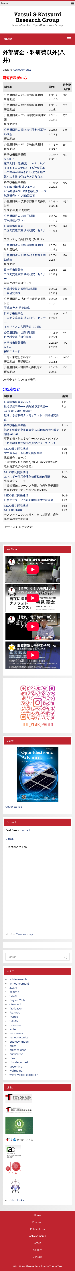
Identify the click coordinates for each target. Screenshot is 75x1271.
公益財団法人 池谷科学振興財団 (23, 245)
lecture (13, 1029)
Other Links (16, 1200)
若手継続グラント (15, 220)
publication (16, 1054)
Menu (4, 3)
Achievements (22, 69)
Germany (15, 1025)
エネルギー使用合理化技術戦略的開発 (27, 476)
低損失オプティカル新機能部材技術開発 (28, 500)
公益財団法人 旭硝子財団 (19, 215)
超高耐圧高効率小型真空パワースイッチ (31, 443)
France (13, 1016)
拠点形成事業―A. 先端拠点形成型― (26, 406)
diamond (15, 1004)
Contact (37, 1257)
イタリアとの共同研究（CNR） (23, 326)
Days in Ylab (17, 1000)
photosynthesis (19, 1041)
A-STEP (8, 159)
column (14, 991)
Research (37, 1222)
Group (37, 1243)
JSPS (28, 402)
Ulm (12, 1058)
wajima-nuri (16, 1070)
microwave (16, 1033)
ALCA (7, 347)
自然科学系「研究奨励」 (19, 336)
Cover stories (13, 806)
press (12, 1046)
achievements (18, 979)
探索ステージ (12, 351)
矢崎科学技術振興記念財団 (20, 288)
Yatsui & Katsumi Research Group (37, 16)
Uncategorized (18, 1062)
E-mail (9, 838)
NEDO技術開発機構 (16, 448)
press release (17, 1050)
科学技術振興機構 (15, 342)
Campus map (24, 934)
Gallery (13, 1021)
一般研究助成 (12, 293)
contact (25, 830)
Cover (13, 996)
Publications (37, 1229)
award (13, 987)
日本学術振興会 (13, 226)
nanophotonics (18, 1037)
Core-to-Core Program (18, 410)
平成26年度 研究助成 (17, 307)
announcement (19, 983)
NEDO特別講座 (13, 510)
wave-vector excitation (23, 1074)
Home (37, 1215)
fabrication (16, 1008)
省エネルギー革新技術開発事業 (23, 453)
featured (14, 1012)
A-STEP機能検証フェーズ (19, 186)
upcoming (15, 1066)
